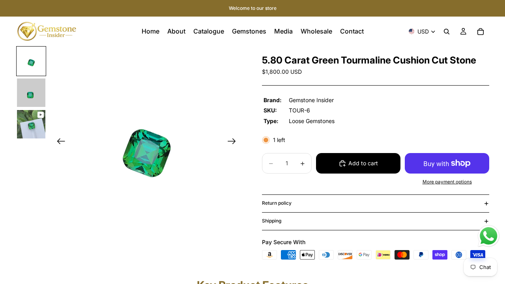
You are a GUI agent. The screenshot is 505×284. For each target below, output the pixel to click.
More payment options (447, 182)
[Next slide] (234, 142)
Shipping (271, 221)
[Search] (446, 31)
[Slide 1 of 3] (31, 61)
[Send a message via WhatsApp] (488, 236)
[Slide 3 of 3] (31, 124)
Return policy (277, 203)
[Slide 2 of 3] (31, 92)
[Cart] (480, 31)
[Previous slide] (58, 142)
